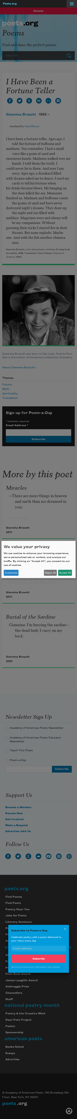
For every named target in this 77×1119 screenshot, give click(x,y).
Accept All (65, 572)
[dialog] (38, 559)
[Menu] (72, 3)
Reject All (50, 572)
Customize (11, 572)
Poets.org (10, 3)
